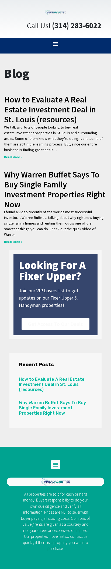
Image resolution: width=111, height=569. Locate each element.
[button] (55, 43)
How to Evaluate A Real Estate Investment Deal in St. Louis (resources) (50, 109)
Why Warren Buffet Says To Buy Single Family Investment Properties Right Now (55, 189)
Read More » (13, 157)
